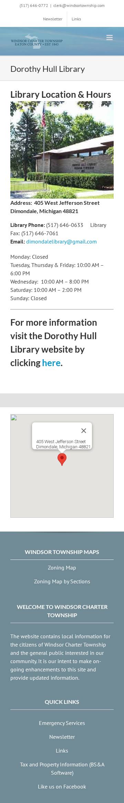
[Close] (83, 430)
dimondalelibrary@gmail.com (61, 241)
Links (62, 750)
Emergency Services (62, 722)
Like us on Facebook (62, 786)
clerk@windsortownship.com (79, 5)
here (51, 362)
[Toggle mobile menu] (110, 37)
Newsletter (62, 736)
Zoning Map (62, 567)
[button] (62, 459)
